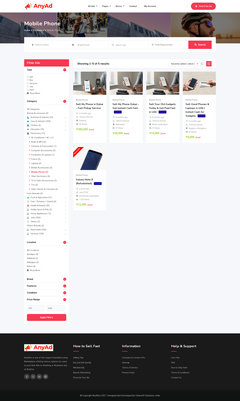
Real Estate (38, 229)
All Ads (91, 6)
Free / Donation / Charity (43, 201)
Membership (78, 367)
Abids (154, 124)
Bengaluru (201, 128)
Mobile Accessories (41, 167)
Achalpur (32, 254)
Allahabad (120, 124)
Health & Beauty (40, 205)
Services (33, 83)
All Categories (33, 109)
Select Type (121, 45)
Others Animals (35, 225)
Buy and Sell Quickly (82, 362)
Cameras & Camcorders (43, 146)
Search (202, 44)
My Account (150, 6)
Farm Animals (35, 193)
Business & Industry (42, 117)
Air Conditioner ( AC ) (42, 137)
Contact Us (176, 377)
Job (31, 86)
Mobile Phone (39, 172)
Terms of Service (130, 367)
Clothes (36, 125)
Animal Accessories (37, 113)
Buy (31, 80)
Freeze (35, 159)
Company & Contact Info (133, 357)
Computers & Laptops (42, 155)
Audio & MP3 (38, 142)
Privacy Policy (128, 372)
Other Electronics (40, 176)
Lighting (36, 163)
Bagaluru (193, 128)
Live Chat (175, 357)
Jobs (36, 217)
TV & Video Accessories (44, 180)
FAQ (173, 362)
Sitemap (126, 362)
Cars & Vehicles (41, 121)
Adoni (31, 266)
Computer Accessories (43, 150)
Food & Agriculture (41, 197)
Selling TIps (78, 357)
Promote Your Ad (81, 377)
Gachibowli (83, 196)
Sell (31, 77)
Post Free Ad (205, 6)
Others (35, 221)
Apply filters (46, 317)
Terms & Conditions (180, 372)
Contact (133, 6)
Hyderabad (163, 124)
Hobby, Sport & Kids (41, 209)
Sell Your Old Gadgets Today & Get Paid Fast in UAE (162, 108)
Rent (32, 90)
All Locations (33, 250)
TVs (34, 185)
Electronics (38, 133)
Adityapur (33, 262)
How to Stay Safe (179, 367)
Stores (119, 6)
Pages (105, 6)
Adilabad (32, 258)
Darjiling (82, 120)
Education (37, 129)
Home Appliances (41, 213)
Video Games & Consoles (44, 189)
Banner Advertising (81, 372)
